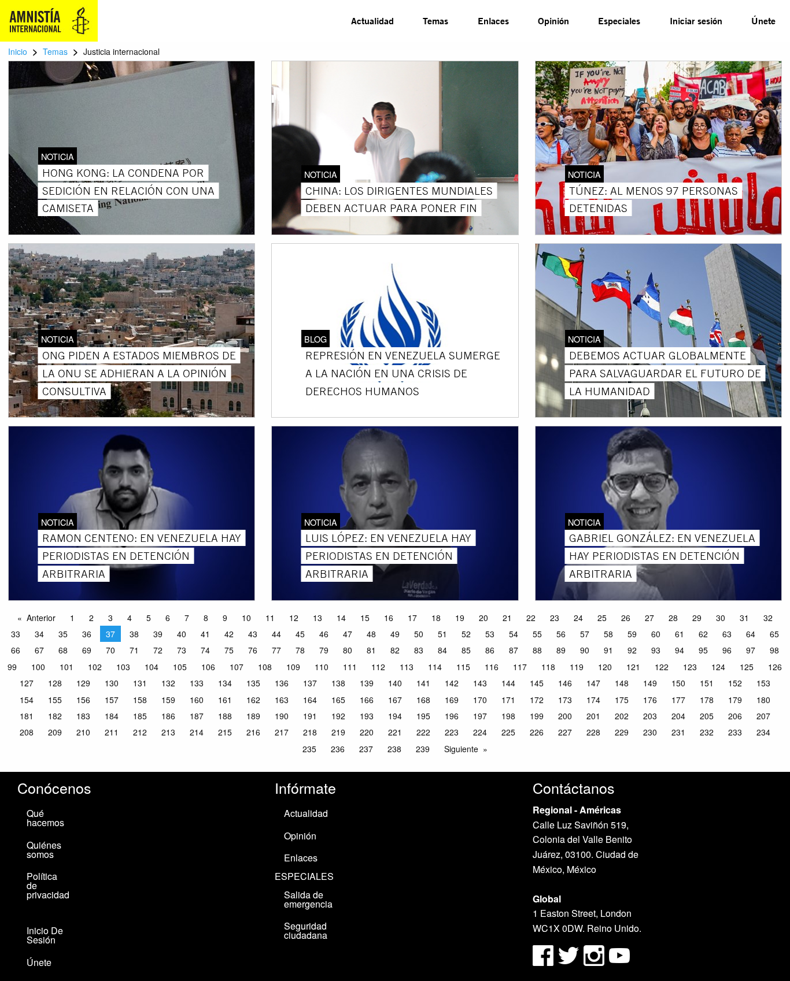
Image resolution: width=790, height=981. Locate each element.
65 (774, 634)
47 (347, 634)
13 (317, 617)
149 (650, 683)
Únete (763, 20)
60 (655, 634)
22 (531, 617)
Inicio (17, 51)
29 (697, 617)
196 (452, 716)
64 (750, 634)
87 (513, 650)
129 (83, 683)
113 (407, 666)
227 (565, 732)
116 (492, 666)
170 (480, 699)
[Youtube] (619, 954)
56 (561, 634)
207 (763, 716)
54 (513, 634)
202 (622, 716)
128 (55, 683)
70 (110, 650)
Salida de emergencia (308, 899)
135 (253, 683)
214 (197, 732)
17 (412, 617)
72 (158, 650)
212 (140, 732)
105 (180, 666)
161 (225, 699)
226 (537, 732)
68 (63, 650)
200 (565, 716)
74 (205, 650)
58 (608, 634)
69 (86, 650)
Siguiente (461, 749)
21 (507, 617)
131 (140, 683)
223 (452, 732)
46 (323, 634)
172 (537, 699)
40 (181, 634)
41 (205, 634)
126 (775, 666)
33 (15, 634)
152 (735, 683)
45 (300, 634)
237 (366, 749)
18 (436, 617)
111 (350, 666)
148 (622, 683)
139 (367, 683)
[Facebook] (543, 954)
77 (276, 650)
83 (418, 650)
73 (181, 650)
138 (338, 683)
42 (229, 634)
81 (371, 650)
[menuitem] (372, 21)
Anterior (41, 617)
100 (38, 666)
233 (735, 732)
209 (55, 732)
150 (678, 683)
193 (367, 716)
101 (66, 666)
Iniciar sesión (696, 20)
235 (309, 749)
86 (489, 650)
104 (151, 666)
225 (508, 732)
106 (208, 666)
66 (15, 650)
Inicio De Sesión (45, 935)
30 (720, 617)
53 (489, 634)
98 (774, 650)
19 (459, 617)
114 (435, 666)
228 (593, 732)
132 (168, 683)
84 (442, 650)
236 (338, 749)
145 (537, 683)
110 (321, 666)
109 (293, 666)
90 (584, 650)
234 (763, 732)
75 (229, 650)
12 (293, 617)
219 (338, 732)
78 (300, 650)
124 (718, 666)
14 (341, 617)
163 (282, 699)
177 (678, 699)
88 (537, 650)
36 (86, 634)
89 (561, 650)
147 (593, 683)
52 (466, 634)
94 (679, 650)
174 (593, 699)
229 (622, 732)
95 (703, 650)
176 (650, 699)
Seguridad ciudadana (305, 930)
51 (442, 634)
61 (679, 634)
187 (197, 716)
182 (55, 716)
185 (140, 716)
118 (548, 666)
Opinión (553, 20)
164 (310, 699)
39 (158, 634)
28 (673, 617)
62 (703, 634)
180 (763, 699)
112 (378, 666)
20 (483, 617)
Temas (435, 20)
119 (577, 666)
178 (707, 699)
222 (423, 732)
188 (225, 716)
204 (678, 716)
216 (253, 732)
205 (707, 716)
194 (395, 716)
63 (727, 634)
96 (727, 650)
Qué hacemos (45, 818)
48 (371, 634)
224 (480, 732)
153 (763, 683)
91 (608, 650)
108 (265, 666)
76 (252, 650)
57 (584, 634)
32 (768, 617)
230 (650, 732)
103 (123, 666)
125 (747, 666)
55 (537, 634)
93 (655, 650)
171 (508, 699)
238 (394, 749)
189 (253, 716)
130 (112, 683)
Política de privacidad (48, 885)
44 (276, 634)
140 (395, 683)
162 (253, 699)
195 (423, 716)
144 (508, 683)
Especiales (619, 20)
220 (367, 732)
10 (246, 617)
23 (554, 617)
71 (134, 650)
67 (39, 650)
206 (735, 716)
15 (365, 617)
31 (744, 617)
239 (423, 749)
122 (662, 666)
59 (632, 634)
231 (678, 732)
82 (395, 650)
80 (347, 650)
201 (593, 716)
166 (367, 699)
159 (168, 699)
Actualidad (372, 20)
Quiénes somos (44, 849)
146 (565, 683)
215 (225, 732)
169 (452, 699)
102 (95, 666)
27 (649, 617)
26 (625, 617)
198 (508, 716)
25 (602, 617)
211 (112, 732)
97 (750, 650)
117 (520, 666)
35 (63, 634)
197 (480, 716)
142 (452, 683)
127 (27, 683)
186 (168, 716)
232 (707, 732)
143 (480, 683)
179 (735, 699)
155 (55, 699)
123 (690, 666)
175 (622, 699)
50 (418, 634)
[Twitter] (569, 954)
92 (632, 650)
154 (27, 699)
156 (83, 699)
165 (338, 699)
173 (565, 699)
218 (310, 732)
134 (225, 683)
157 (112, 699)
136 (282, 683)
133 (197, 683)
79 (323, 650)
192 (338, 716)
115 (463, 666)
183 (83, 716)
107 (236, 666)
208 (27, 732)
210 (83, 732)
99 (12, 666)
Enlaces (493, 20)
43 (252, 634)
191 (310, 716)
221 (395, 732)
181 (27, 716)
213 (168, 732)
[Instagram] (595, 954)
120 (605, 666)
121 (633, 666)
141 (423, 683)
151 (707, 683)
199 (537, 716)
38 (134, 634)
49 (395, 634)
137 (310, 683)
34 (39, 634)
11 (270, 617)
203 (650, 716)
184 (112, 716)
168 (423, 699)
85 (466, 650)
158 (140, 699)
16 (388, 617)
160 (197, 699)
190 (282, 716)
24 (578, 617)
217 (282, 732)
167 (395, 699)
